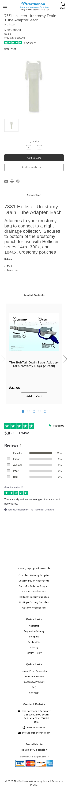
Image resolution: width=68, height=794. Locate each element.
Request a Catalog (34, 631)
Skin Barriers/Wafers (34, 591)
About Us (34, 625)
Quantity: (34, 141)
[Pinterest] (18, 181)
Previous (3, 359)
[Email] (6, 181)
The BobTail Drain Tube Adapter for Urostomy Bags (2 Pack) (34, 364)
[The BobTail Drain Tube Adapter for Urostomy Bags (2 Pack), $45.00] (34, 332)
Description (34, 195)
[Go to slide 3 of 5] (34, 411)
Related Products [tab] (34, 295)
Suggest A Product (34, 681)
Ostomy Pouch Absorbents (34, 580)
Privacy (34, 647)
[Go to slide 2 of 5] (28, 411)
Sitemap (34, 692)
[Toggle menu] (5, 6)
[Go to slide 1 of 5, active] (23, 411)
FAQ (34, 687)
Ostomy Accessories (34, 607)
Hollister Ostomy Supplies (34, 596)
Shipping (34, 636)
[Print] (12, 181)
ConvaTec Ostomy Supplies (34, 586)
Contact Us (34, 642)
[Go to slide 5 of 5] (45, 411)
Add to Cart (34, 396)
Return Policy (34, 652)
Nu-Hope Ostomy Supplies (34, 602)
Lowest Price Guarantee (34, 671)
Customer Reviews (34, 676)
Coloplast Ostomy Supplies (34, 575)
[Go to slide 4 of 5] (39, 411)
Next (65, 359)
